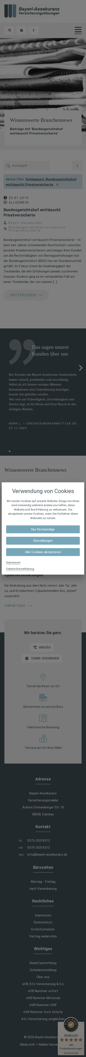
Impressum (13, 562)
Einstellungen (42, 541)
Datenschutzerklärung (20, 568)
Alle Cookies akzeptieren (43, 552)
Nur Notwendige (43, 529)
